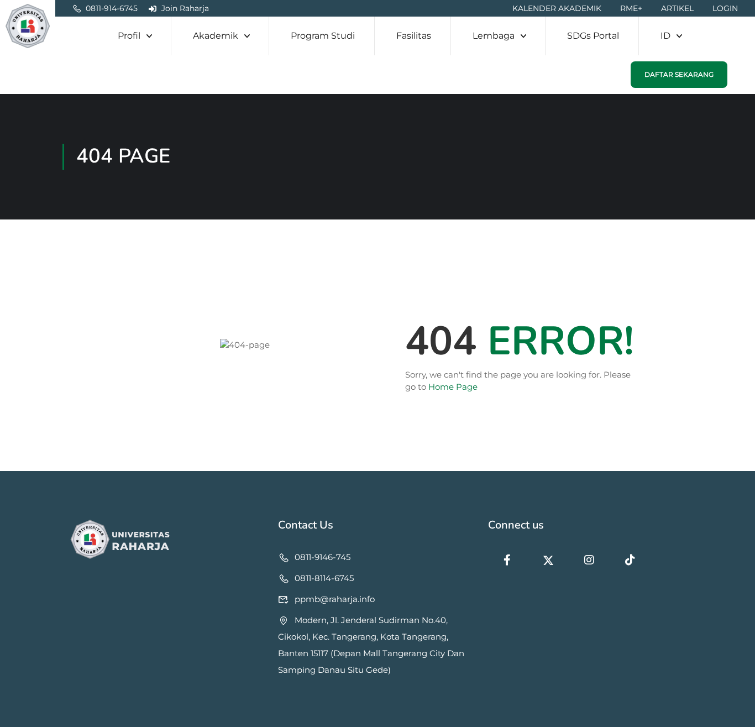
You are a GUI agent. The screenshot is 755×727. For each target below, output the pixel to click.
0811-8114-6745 (324, 578)
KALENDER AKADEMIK (556, 8)
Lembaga (494, 35)
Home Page (453, 386)
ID (665, 35)
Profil (129, 35)
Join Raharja (185, 8)
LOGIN (725, 8)
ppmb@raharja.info (335, 599)
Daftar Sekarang (679, 74)
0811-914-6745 (112, 8)
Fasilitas (413, 35)
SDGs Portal (593, 35)
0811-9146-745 (322, 557)
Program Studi (323, 35)
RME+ (631, 8)
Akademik (215, 35)
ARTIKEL (677, 8)
